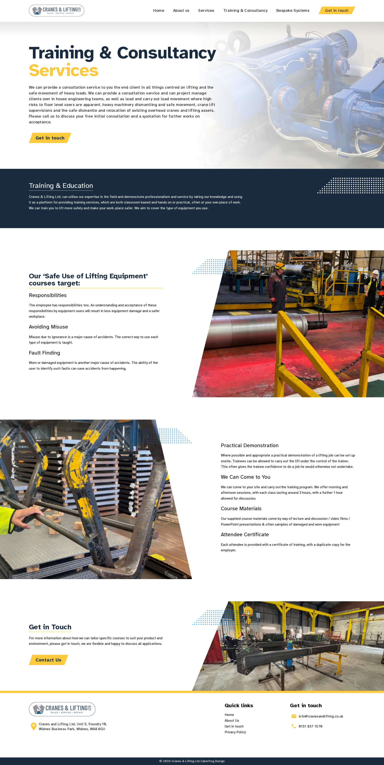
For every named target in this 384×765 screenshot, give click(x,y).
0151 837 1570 (311, 726)
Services (206, 10)
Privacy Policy (235, 732)
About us (181, 10)
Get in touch (336, 10)
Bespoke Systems (293, 10)
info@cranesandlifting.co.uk (322, 716)
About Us (232, 720)
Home (158, 10)
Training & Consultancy (245, 10)
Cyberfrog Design (212, 761)
